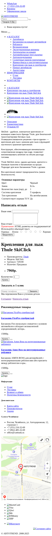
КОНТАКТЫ (13, 80)
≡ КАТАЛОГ (13, 36)
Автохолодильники (22, 57)
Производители (14, 408)
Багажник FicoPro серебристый (17, 318)
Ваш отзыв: (6, 224)
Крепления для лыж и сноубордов (29, 65)
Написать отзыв (20, 299)
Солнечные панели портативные (29, 60)
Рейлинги (17, 44)
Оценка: (5, 232)
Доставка (17, 78)
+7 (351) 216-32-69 (16, 6)
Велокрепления (20, 47)
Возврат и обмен (15, 392)
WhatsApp (12, 3)
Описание (12, 121)
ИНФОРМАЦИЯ (15, 72)
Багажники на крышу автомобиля (29, 42)
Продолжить (7, 235)
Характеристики (15, 124)
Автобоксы (18, 39)
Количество (7, 277)
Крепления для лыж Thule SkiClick (24, 93)
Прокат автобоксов (22, 67)
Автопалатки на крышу (24, 52)
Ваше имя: (6, 211)
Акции (10, 411)
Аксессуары (19, 70)
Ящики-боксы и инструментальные (30, 62)
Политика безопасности (19, 395)
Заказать (33, 291)
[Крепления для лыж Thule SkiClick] (25, 98)
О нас (15, 75)
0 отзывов (6, 299)
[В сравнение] (2, 238)
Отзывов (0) (13, 127)
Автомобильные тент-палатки (27, 54)
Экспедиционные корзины (26, 49)
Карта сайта (13, 406)
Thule (26, 256)
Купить (5, 280)
